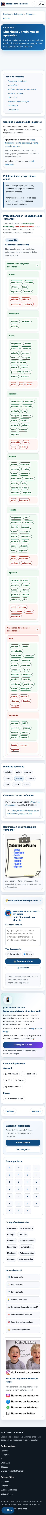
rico (24, 411)
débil (31, 161)
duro (27, 518)
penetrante (16, 372)
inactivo (26, 728)
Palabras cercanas (16, 93)
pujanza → (36, 1111)
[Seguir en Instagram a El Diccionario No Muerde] (23, 1357)
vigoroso (16, 146)
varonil (23, 362)
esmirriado (25, 665)
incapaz (14, 732)
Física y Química (27, 1241)
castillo (14, 376)
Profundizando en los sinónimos (22, 89)
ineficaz (25, 732)
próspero (26, 321)
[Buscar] (34, 3)
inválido (24, 737)
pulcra (26, 784)
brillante (15, 321)
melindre (15, 674)
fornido (28, 343)
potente (34, 143)
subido (28, 372)
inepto (14, 737)
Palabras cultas (27, 1253)
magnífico (24, 420)
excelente (27, 416)
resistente (26, 348)
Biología (10, 1234)
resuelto (28, 291)
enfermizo (26, 563)
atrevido (15, 287)
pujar (7, 784)
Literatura (11, 1247)
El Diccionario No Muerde (12, 1471)
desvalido (15, 728)
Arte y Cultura (26, 1228)
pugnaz (27, 772)
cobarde (14, 299)
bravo (24, 287)
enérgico (26, 358)
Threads (4, 1467)
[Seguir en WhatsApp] (23, 1407)
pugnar (8, 778)
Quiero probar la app (23, 1045)
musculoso (26, 536)
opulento (15, 406)
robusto (8, 146)
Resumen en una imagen (18, 101)
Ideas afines (13, 85)
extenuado (16, 670)
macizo (14, 536)
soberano (15, 492)
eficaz (25, 580)
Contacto (5, 1482)
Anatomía (11, 1228)
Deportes (11, 1241)
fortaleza (25, 376)
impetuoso (16, 291)
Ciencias (23, 1234)
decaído (22, 607)
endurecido (16, 522)
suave (29, 384)
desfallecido (16, 651)
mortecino (27, 674)
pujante (6, 18)
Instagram (5, 1454)
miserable (15, 442)
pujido (16, 784)
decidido (26, 701)
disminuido (16, 656)
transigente (25, 689)
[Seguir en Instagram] (23, 1396)
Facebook (5, 1451)
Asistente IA (13, 105)
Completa (14, 954)
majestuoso (16, 478)
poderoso (26, 143)
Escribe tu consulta (13, 925)
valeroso (23, 430)
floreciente (10, 143)
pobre (26, 442)
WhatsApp (5, 1463)
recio (13, 430)
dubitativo (15, 684)
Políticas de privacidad (17, 1509)
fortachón (25, 527)
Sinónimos (30, 14)
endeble (22, 447)
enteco (14, 665)
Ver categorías (23, 1149)
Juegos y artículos (9, 1490)
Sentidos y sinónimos (17, 81)
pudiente (15, 411)
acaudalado (16, 401)
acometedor (16, 282)
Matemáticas (27, 1247)
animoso (29, 282)
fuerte (18, 143)
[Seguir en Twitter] (23, 1413)
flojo (21, 384)
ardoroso (15, 580)
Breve (29, 954)
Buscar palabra (23, 1142)
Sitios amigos (7, 1494)
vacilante (28, 304)
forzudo (14, 348)
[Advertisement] (23, 59)
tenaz (13, 362)
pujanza (30, 778)
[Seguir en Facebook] (23, 1401)
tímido (14, 689)
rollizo (24, 488)
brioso (32, 140)
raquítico (15, 679)
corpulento (16, 343)
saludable (23, 546)
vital (25, 599)
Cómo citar (12, 97)
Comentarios (13, 109)
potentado (27, 406)
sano (13, 550)
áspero (14, 367)
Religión (10, 1259)
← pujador (9, 1111)
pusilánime (16, 304)
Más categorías (26, 1259)
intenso (24, 367)
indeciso (25, 299)
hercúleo (24, 532)
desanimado (16, 612)
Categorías (5, 1486)
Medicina (11, 1253)
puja (18, 772)
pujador (8, 772)
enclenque (23, 558)
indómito (24, 474)
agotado (14, 646)
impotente (9, 164)
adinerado (29, 401)
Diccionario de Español (13, 14)
